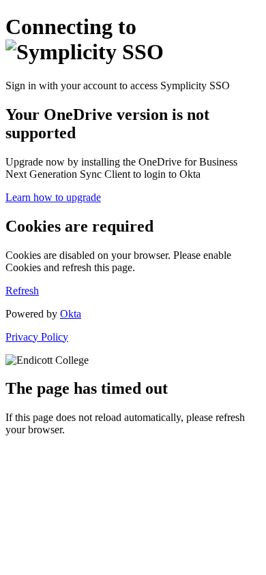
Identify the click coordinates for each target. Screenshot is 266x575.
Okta (70, 314)
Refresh (22, 290)
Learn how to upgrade (53, 197)
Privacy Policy (36, 337)
